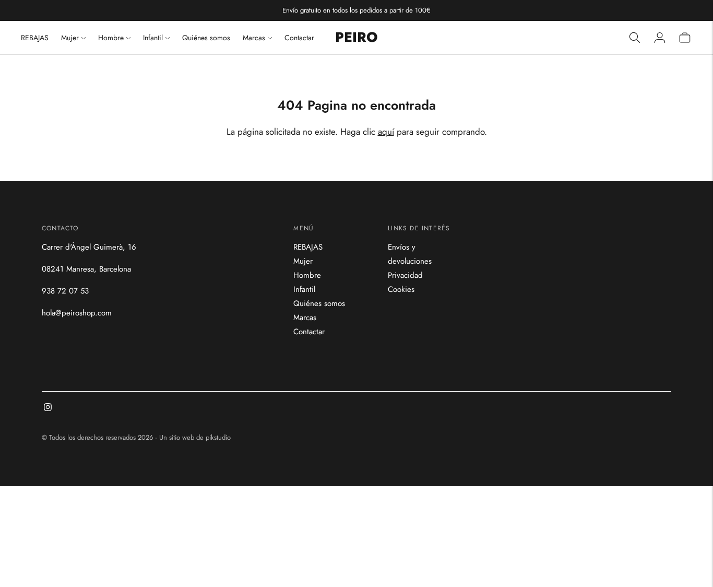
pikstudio (218, 437)
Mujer (70, 37)
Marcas (254, 37)
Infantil (153, 37)
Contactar (299, 37)
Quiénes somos (206, 37)
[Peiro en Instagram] (48, 408)
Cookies (401, 289)
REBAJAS (35, 37)
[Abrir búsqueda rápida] (634, 37)
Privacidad (405, 275)
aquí (386, 131)
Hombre (111, 37)
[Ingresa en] (659, 37)
